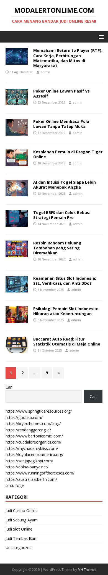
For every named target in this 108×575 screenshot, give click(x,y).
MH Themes (87, 569)
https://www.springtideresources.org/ (39, 411)
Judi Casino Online (22, 510)
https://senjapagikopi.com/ (29, 460)
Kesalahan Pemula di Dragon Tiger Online (67, 154)
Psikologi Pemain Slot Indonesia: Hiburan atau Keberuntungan (65, 311)
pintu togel (15, 485)
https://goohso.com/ (24, 417)
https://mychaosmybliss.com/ (32, 448)
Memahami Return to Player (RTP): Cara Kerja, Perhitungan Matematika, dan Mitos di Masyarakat (67, 58)
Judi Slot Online (19, 529)
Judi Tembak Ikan (21, 538)
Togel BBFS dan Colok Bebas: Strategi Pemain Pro (61, 215)
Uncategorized (19, 547)
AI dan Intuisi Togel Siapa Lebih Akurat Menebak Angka (64, 185)
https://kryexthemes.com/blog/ (33, 423)
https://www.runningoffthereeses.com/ (40, 473)
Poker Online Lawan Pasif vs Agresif (61, 93)
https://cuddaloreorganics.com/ (33, 442)
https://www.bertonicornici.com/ (34, 436)
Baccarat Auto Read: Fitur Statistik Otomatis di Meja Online (66, 341)
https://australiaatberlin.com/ (31, 479)
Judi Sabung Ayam (22, 520)
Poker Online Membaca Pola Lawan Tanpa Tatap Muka (61, 124)
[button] (100, 37)
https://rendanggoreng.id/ (28, 429)
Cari (9, 387)
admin (45, 72)
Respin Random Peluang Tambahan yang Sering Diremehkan (57, 247)
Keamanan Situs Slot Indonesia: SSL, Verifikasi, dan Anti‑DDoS (64, 281)
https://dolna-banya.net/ (27, 467)
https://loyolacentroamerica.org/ (34, 454)
